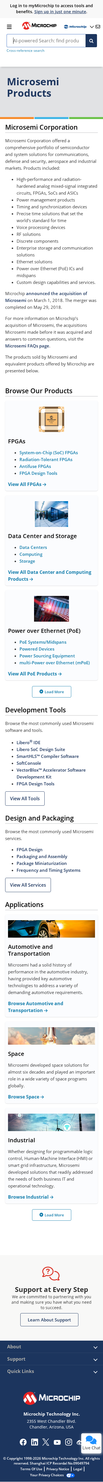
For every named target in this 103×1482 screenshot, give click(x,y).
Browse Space (24, 1097)
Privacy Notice (57, 1469)
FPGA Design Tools (38, 473)
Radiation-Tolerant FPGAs (45, 459)
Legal (77, 1469)
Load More (54, 691)
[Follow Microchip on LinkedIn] (34, 1444)
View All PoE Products (33, 674)
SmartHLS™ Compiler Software (48, 756)
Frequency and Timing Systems (48, 870)
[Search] (91, 40)
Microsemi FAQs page (27, 346)
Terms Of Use (31, 1469)
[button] (25, 798)
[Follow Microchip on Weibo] (80, 1443)
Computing (30, 554)
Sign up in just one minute (60, 11)
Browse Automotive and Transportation (35, 1006)
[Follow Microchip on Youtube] (57, 1443)
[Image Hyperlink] (39, 29)
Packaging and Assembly (42, 856)
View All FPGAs (25, 484)
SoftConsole (29, 763)
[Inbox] (98, 26)
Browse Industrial (29, 1197)
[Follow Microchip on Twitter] (45, 1444)
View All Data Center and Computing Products (49, 575)
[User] (78, 27)
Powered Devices (36, 649)
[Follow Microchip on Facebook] (23, 1444)
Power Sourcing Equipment (47, 656)
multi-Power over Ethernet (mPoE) (54, 662)
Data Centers (33, 547)
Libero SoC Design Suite (41, 749)
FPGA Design (30, 849)
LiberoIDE (28, 742)
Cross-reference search (25, 50)
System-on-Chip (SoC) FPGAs (48, 452)
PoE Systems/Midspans (42, 642)
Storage (27, 561)
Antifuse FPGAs (35, 466)
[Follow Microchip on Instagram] (68, 1444)
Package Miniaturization (42, 863)
